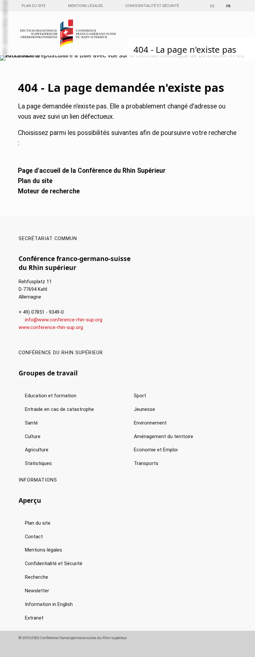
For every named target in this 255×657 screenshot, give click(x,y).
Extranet (34, 618)
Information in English (49, 604)
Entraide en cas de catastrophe (59, 409)
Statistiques (38, 463)
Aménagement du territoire (163, 436)
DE (212, 6)
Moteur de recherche (49, 191)
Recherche (36, 577)
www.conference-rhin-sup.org (51, 327)
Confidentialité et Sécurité (152, 6)
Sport (140, 396)
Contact (34, 537)
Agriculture (36, 450)
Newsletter (37, 591)
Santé (31, 423)
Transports (146, 463)
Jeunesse (144, 409)
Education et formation (50, 396)
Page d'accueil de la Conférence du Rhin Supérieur (92, 170)
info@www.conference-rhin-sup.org (63, 320)
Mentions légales (85, 6)
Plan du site (33, 6)
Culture (33, 436)
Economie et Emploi (156, 450)
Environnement (150, 423)
